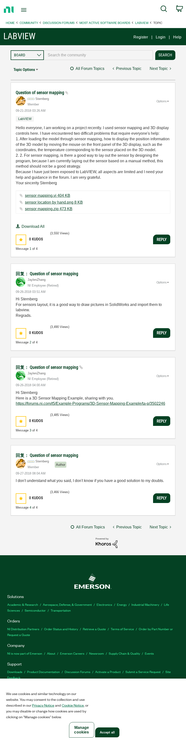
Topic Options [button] (24, 69)
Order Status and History (61, 629)
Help (177, 37)
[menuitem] (163, 9)
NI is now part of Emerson (24, 653)
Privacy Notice (43, 705)
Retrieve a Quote (94, 629)
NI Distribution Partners (23, 629)
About (51, 653)
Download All (33, 226)
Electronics (104, 604)
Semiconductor (35, 610)
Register (140, 37)
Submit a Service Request (143, 671)
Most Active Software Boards (104, 22)
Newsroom (96, 653)
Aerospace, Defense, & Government (67, 604)
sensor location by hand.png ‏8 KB (54, 202)
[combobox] (98, 55)
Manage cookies (81, 729)
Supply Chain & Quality (124, 653)
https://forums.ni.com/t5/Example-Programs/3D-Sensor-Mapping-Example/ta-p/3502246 (90, 403)
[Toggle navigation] (29, 10)
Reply (162, 239)
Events (149, 653)
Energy (122, 604)
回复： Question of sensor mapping (47, 273)
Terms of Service (122, 629)
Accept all (107, 732)
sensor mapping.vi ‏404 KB (47, 195)
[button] (21, 240)
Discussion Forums (59, 22)
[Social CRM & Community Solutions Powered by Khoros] (106, 542)
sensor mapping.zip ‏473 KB (48, 209)
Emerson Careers (72, 653)
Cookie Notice (73, 705)
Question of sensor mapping (40, 92)
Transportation (61, 610)
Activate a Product (108, 671)
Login (160, 37)
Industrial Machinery (145, 604)
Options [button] (161, 101)
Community (29, 22)
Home (10, 22)
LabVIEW (141, 22)
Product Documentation (43, 671)
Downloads (14, 671)
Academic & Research (22, 604)
